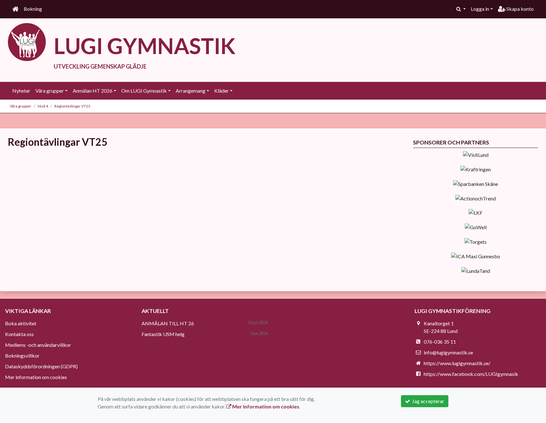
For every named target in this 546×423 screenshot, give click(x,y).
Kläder (221, 91)
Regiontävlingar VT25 (72, 106)
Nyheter (21, 91)
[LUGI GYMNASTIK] (27, 41)
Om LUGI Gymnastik (144, 91)
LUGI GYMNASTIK (144, 46)
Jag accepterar (427, 401)
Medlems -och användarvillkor (38, 345)
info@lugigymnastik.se (448, 352)
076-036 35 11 (440, 342)
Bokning (33, 9)
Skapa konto (520, 9)
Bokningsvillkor (22, 355)
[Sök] (461, 9)
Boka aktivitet (20, 323)
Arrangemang (190, 91)
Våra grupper (49, 91)
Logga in (480, 9)
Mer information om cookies (36, 377)
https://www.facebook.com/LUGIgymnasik (471, 374)
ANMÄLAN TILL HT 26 (168, 323)
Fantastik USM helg (163, 334)
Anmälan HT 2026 (92, 91)
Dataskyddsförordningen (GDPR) (41, 366)
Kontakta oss (19, 334)
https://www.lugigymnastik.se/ (457, 363)
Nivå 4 (43, 106)
